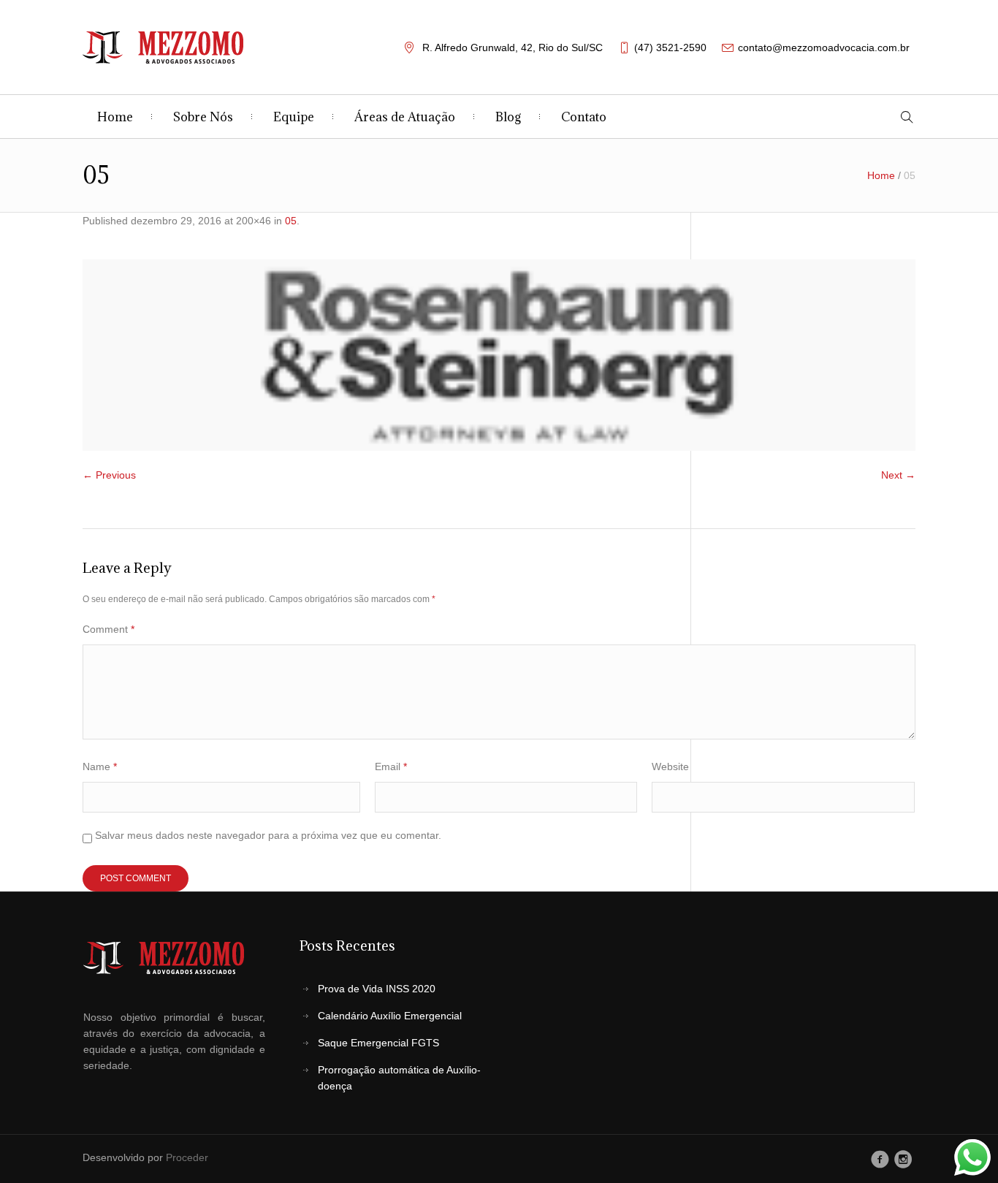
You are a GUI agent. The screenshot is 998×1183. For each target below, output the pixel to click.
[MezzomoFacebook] (880, 1158)
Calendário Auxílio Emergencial (390, 1016)
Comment (108, 629)
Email (391, 766)
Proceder (187, 1157)
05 (291, 221)
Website (670, 766)
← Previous (109, 475)
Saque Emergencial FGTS (378, 1043)
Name (100, 766)
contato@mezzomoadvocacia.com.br (824, 47)
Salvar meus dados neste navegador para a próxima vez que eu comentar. (268, 835)
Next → (898, 475)
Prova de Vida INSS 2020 (376, 988)
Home (881, 175)
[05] (499, 355)
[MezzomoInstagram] (903, 1158)
